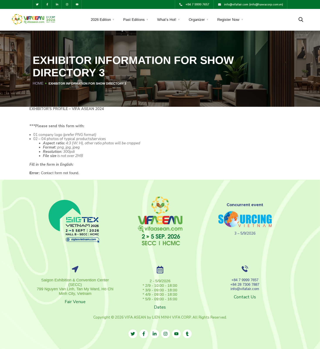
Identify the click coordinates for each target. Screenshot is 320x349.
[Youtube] (77, 4)
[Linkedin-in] (57, 4)
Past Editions (134, 20)
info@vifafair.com (245, 289)
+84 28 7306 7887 (244, 284)
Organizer (197, 20)
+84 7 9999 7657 (244, 280)
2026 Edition (101, 20)
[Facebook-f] (47, 4)
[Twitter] (37, 4)
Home (38, 83)
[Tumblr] (187, 333)
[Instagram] (67, 4)
